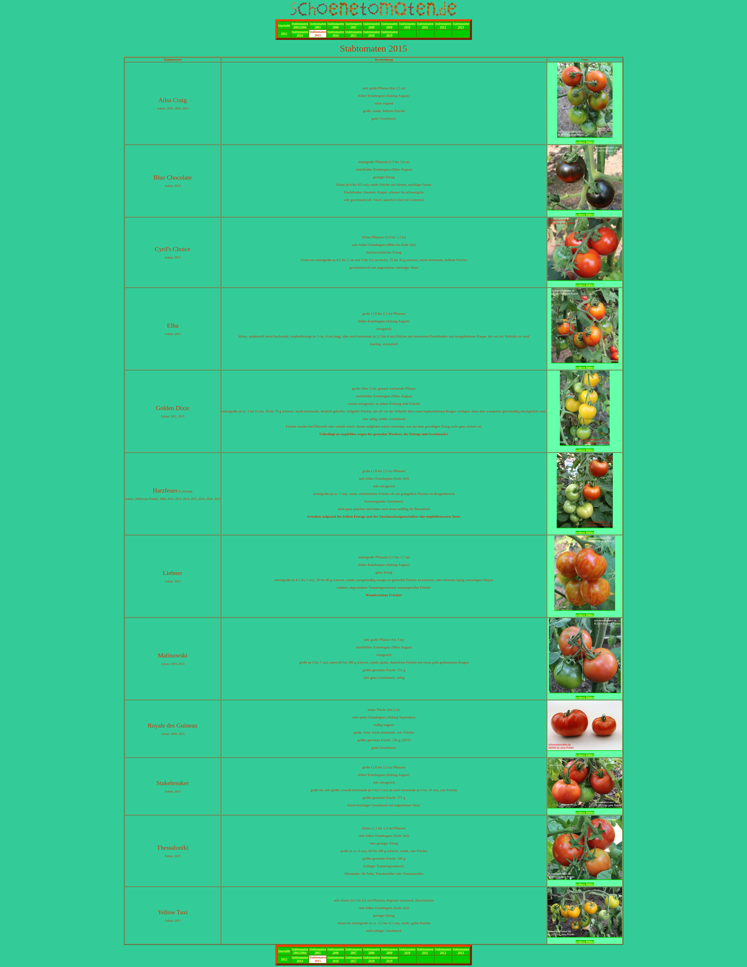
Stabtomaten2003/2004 (299, 25)
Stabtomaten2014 (299, 33)
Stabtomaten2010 (407, 25)
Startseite (284, 25)
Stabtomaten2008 (371, 25)
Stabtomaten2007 (353, 25)
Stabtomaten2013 (460, 25)
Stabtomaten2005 (317, 25)
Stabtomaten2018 (371, 33)
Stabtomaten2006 (335, 25)
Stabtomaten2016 (335, 33)
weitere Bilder (585, 142)
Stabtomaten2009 (389, 25)
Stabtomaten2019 (389, 33)
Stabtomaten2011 (425, 25)
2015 (284, 33)
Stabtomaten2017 (353, 33)
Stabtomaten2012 (443, 25)
